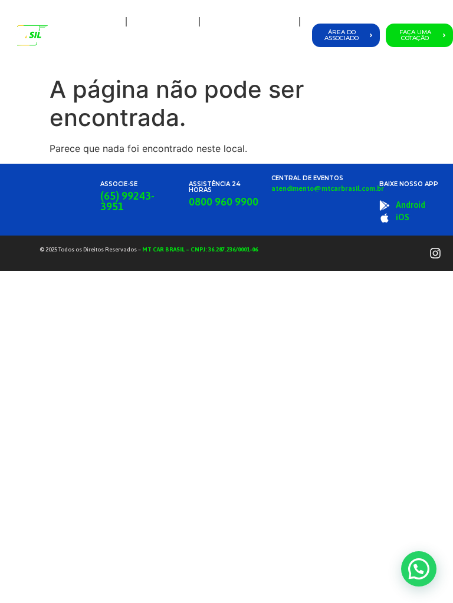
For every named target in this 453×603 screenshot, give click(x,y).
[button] (418, 569)
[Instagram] (435, 253)
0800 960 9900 (223, 202)
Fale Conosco (274, 48)
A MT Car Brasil (163, 21)
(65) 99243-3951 (127, 201)
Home (106, 21)
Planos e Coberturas (246, 21)
